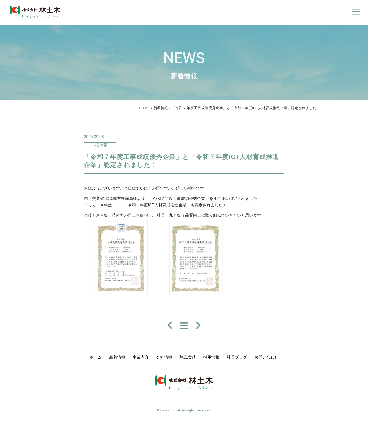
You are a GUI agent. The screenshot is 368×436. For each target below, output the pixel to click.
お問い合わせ (266, 357)
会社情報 (164, 357)
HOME (144, 108)
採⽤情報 (211, 357)
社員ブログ (237, 357)
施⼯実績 (188, 357)
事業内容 (141, 357)
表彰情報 (100, 145)
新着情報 (161, 108)
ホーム (96, 357)
